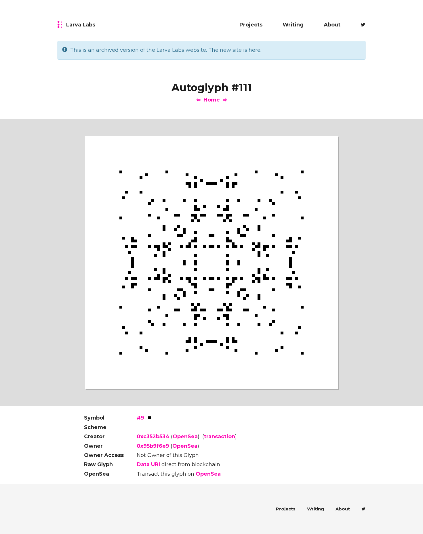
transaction (219, 436)
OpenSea (185, 436)
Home (211, 100)
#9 (140, 418)
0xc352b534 (153, 436)
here (254, 50)
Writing (293, 25)
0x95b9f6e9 (153, 446)
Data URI (148, 464)
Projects (250, 25)
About (332, 25)
